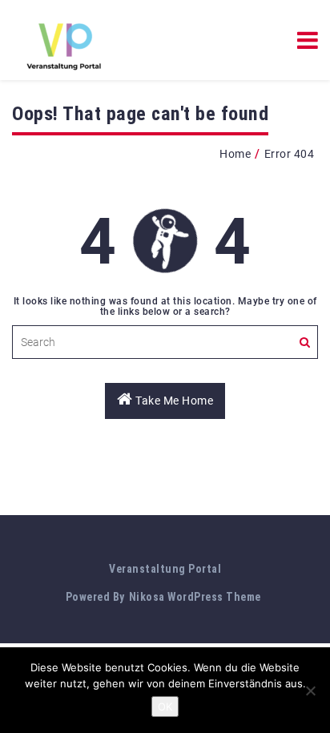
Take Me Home (173, 400)
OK (165, 706)
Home (235, 153)
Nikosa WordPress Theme (195, 596)
